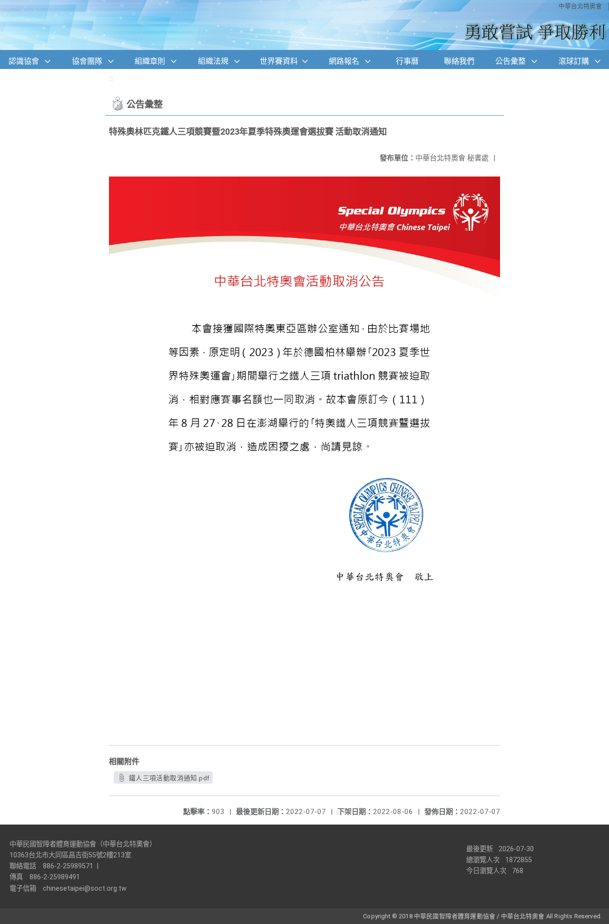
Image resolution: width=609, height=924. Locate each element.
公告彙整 (510, 61)
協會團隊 (87, 61)
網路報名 (344, 61)
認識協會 (24, 61)
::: (111, 78)
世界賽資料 (279, 61)
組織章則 (150, 61)
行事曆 (407, 61)
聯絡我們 (459, 61)
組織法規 (213, 61)
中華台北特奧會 (580, 6)
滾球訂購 (574, 61)
